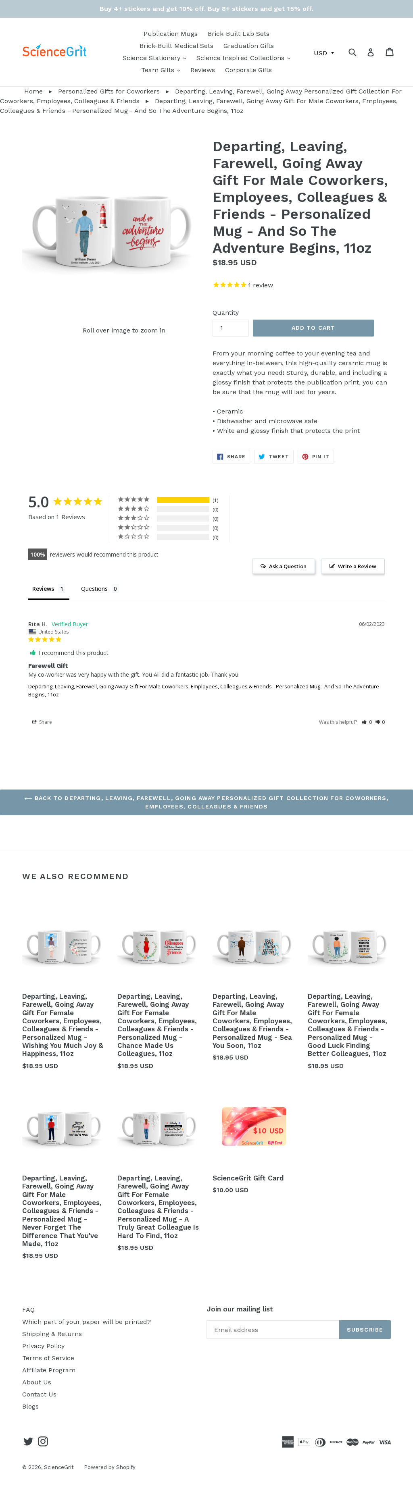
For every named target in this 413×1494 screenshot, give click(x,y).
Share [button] (45, 722)
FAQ (28, 1309)
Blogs (30, 1406)
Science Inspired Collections (245, 58)
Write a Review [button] (357, 566)
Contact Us (39, 1394)
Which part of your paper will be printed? (86, 1322)
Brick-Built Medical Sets (176, 46)
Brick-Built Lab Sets (238, 33)
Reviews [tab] (43, 588)
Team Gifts (162, 70)
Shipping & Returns (52, 1334)
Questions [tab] (94, 588)
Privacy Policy (43, 1346)
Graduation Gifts (248, 46)
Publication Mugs (171, 33)
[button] (366, 722)
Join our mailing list (239, 1309)
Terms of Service (48, 1358)
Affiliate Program (48, 1370)
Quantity (226, 312)
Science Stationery (156, 58)
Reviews (202, 70)
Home (21, 91)
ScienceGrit (59, 1467)
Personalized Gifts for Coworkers (109, 91)
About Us (36, 1382)
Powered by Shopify (110, 1467)
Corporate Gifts (248, 70)
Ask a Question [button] (288, 566)
